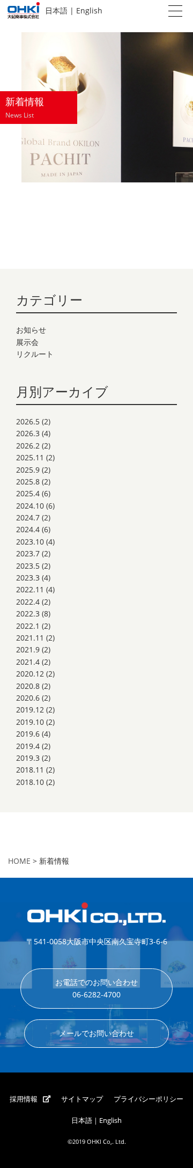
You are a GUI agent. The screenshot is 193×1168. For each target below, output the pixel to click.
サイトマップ (82, 1099)
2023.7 (28, 553)
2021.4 (28, 662)
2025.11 (30, 457)
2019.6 (28, 734)
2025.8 (28, 481)
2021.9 (28, 649)
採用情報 (24, 1099)
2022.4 (28, 602)
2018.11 (30, 770)
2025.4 (28, 493)
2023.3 (28, 577)
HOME (19, 861)
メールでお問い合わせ (96, 1033)
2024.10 (30, 506)
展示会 (27, 342)
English (89, 10)
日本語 (56, 10)
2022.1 (28, 626)
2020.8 (28, 686)
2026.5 (28, 421)
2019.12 (30, 709)
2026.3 (28, 433)
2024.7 (28, 517)
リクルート (35, 354)
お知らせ (31, 330)
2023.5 (28, 566)
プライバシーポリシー (148, 1099)
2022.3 (28, 613)
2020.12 (30, 674)
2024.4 (28, 529)
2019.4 (28, 746)
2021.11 (30, 638)
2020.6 (28, 698)
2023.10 (30, 542)
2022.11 (30, 589)
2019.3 (28, 758)
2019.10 (30, 722)
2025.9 (28, 470)
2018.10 (30, 782)
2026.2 (28, 445)
